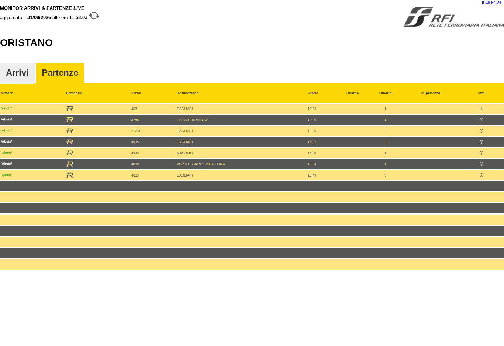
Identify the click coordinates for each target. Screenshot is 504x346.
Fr (493, 2)
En (487, 2)
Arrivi (17, 73)
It (483, 2)
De (498, 2)
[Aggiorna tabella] (94, 17)
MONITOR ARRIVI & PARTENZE (44, 13)
